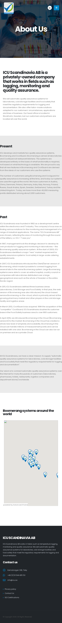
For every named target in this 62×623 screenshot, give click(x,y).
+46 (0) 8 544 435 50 (16, 575)
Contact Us (9, 593)
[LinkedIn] (50, 8)
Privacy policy (10, 589)
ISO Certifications (12, 597)
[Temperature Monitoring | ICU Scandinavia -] (9, 8)
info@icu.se (12, 580)
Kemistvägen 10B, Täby (17, 570)
